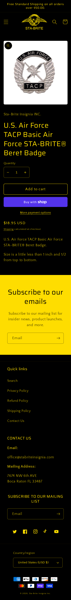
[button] (6, 22)
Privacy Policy (18, 391)
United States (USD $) (33, 562)
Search (12, 381)
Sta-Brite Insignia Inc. (40, 593)
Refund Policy (17, 401)
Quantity (10, 163)
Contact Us (15, 421)
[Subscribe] (58, 338)
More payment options (35, 212)
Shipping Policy (19, 411)
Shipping (9, 229)
